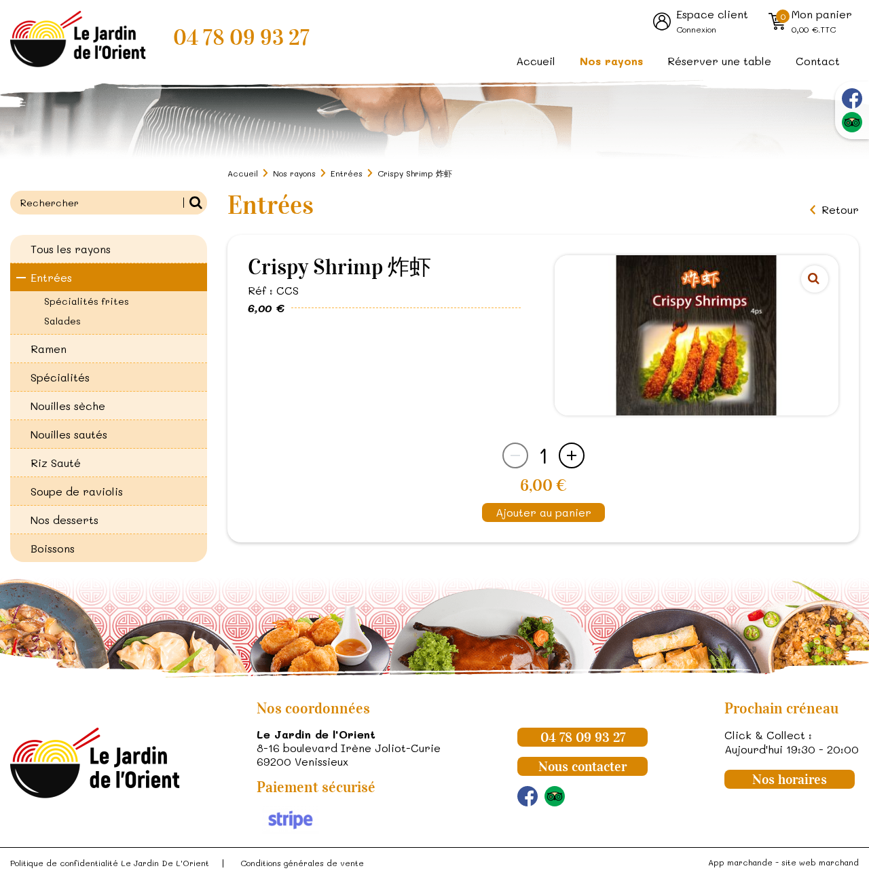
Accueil (535, 61)
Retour (840, 210)
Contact (818, 61)
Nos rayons (611, 61)
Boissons (53, 548)
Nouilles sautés (69, 434)
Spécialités (60, 377)
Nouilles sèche (68, 405)
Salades (62, 320)
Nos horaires (789, 779)
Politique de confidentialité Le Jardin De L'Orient (109, 862)
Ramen (49, 348)
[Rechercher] (195, 202)
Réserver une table (719, 61)
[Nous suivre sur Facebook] (852, 98)
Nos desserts (64, 519)
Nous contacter (582, 766)
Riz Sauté (56, 462)
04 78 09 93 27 (241, 37)
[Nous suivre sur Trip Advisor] (852, 122)
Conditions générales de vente (302, 862)
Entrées (51, 277)
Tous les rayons (71, 249)
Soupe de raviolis (77, 491)
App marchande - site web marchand (783, 862)
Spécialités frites (86, 301)
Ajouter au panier (543, 512)
